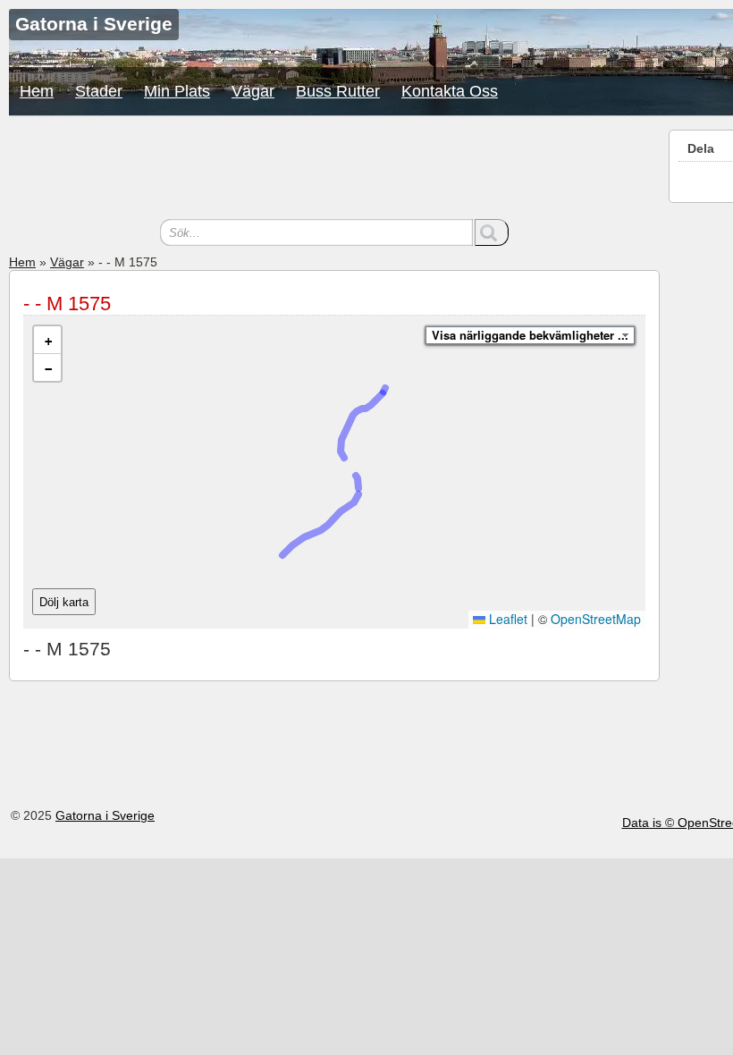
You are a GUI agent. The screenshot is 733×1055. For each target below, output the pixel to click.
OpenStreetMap (596, 619)
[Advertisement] (334, 170)
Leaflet (506, 619)
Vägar (253, 91)
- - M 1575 (67, 303)
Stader (98, 91)
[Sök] (492, 232)
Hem (37, 91)
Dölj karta (63, 602)
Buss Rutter (338, 91)
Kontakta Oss (449, 91)
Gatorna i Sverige (105, 815)
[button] (47, 340)
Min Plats (177, 91)
